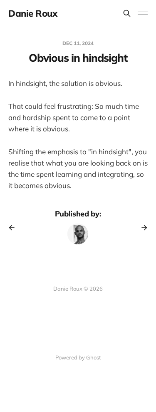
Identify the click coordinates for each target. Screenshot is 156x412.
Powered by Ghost (78, 357)
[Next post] (141, 227)
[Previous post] (14, 227)
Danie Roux (32, 13)
